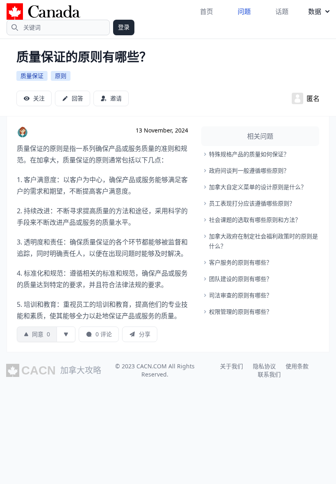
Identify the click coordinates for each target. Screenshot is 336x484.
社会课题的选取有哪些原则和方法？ (255, 220)
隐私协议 (264, 366)
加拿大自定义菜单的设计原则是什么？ (257, 187)
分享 (144, 334)
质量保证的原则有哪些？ (84, 56)
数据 (314, 11)
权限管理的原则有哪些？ (240, 311)
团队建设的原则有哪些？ (240, 279)
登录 (123, 27)
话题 (281, 11)
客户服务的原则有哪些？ (240, 262)
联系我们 (269, 374)
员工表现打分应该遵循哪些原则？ (252, 203)
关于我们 (231, 366)
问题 (244, 11)
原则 (60, 76)
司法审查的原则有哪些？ (240, 295)
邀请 (116, 98)
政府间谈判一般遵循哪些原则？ (249, 170)
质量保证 (31, 76)
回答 (77, 98)
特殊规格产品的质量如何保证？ (249, 154)
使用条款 (297, 366)
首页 (206, 11)
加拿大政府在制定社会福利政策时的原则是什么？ (263, 241)
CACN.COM (151, 366)
